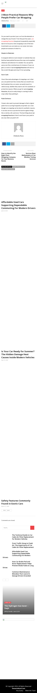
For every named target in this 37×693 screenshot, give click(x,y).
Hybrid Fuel (8, 602)
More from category (8, 169)
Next (8, 510)
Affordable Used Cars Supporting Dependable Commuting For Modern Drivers (18, 205)
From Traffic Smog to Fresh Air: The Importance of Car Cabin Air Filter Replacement (23, 545)
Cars (3, 10)
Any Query (19, 691)
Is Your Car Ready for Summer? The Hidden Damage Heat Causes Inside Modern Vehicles (17, 354)
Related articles (7, 166)
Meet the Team (30, 691)
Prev (4, 510)
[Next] (7, 580)
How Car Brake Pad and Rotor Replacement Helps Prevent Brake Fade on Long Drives (18, 565)
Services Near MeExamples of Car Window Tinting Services (29, 156)
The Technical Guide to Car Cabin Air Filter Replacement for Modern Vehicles (23, 537)
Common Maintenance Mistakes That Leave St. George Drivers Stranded (21, 574)
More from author (18, 166)
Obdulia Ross (5, 21)
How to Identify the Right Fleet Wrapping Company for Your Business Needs (8, 157)
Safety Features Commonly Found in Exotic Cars (15, 502)
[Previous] (4, 580)
